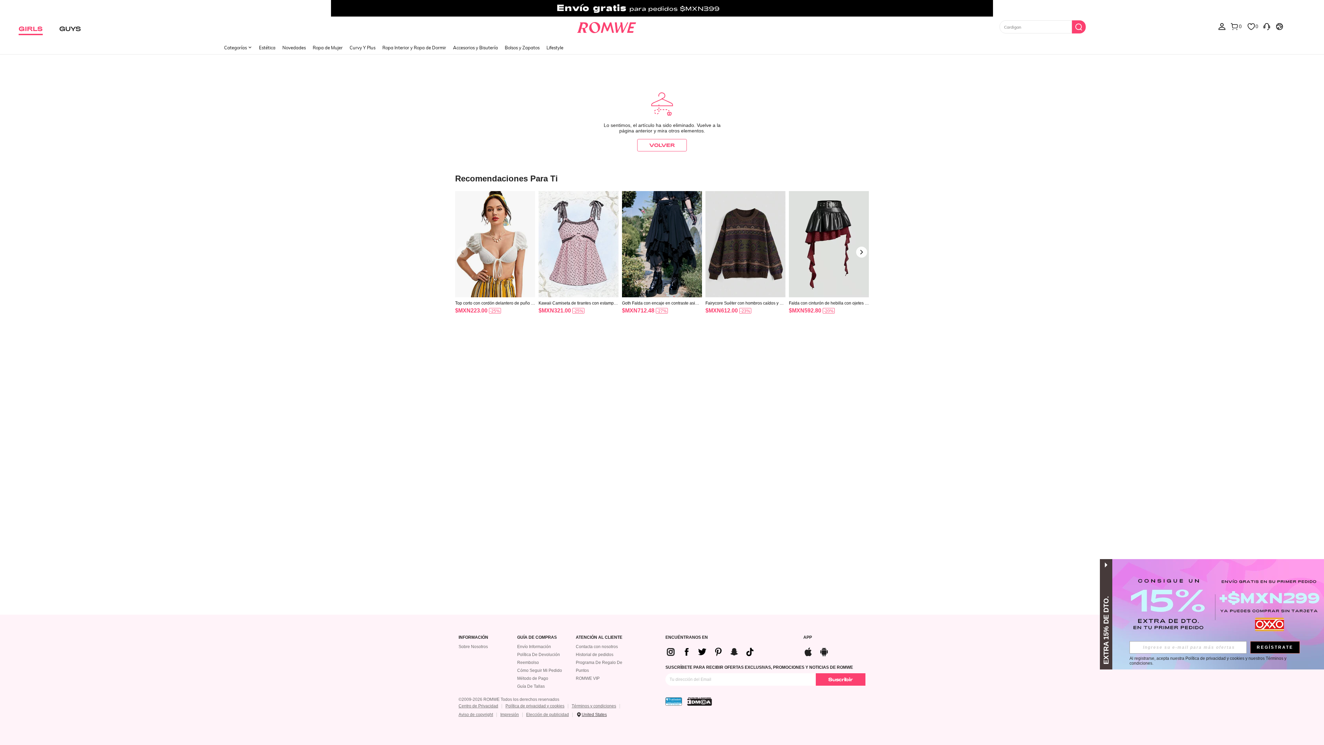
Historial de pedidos (594, 654)
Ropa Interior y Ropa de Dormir (414, 47)
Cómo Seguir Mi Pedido (539, 670)
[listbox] (1222, 26)
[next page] (861, 252)
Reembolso (528, 662)
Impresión (509, 714)
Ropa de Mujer (328, 47)
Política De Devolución (538, 654)
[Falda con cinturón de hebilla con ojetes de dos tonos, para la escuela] (829, 244)
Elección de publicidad (547, 714)
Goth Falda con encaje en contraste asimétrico (662, 303)
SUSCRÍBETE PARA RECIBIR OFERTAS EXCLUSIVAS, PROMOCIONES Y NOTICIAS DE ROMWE (759, 667)
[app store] (808, 651)
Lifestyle (554, 47)
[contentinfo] (471, 310)
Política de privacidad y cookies (534, 706)
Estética (267, 47)
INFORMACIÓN (473, 637)
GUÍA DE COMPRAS (537, 637)
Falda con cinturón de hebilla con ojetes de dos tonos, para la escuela (828, 303)
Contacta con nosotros (597, 646)
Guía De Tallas (531, 686)
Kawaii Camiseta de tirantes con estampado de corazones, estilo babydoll (579, 303)
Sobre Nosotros (473, 646)
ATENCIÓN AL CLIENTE (599, 637)
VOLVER (662, 145)
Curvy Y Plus (362, 47)
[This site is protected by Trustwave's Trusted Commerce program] (673, 701)
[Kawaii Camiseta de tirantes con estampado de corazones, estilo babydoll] (579, 244)
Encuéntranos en (686, 637)
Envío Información (534, 646)
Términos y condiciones (594, 706)
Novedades (294, 47)
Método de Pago (532, 678)
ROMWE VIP (588, 678)
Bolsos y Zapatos (522, 47)
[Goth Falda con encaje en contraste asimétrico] (662, 244)
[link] (662, 8)
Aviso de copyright (476, 714)
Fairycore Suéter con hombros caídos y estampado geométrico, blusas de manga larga (745, 303)
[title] (662, 178)
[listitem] (495, 261)
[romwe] (606, 26)
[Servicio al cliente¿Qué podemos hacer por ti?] (1267, 26)
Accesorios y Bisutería (475, 47)
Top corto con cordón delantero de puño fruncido (494, 303)
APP (807, 637)
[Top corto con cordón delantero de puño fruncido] (495, 244)
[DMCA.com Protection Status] (699, 701)
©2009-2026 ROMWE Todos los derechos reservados (509, 699)
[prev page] (462, 252)
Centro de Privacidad (478, 706)
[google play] (824, 651)
